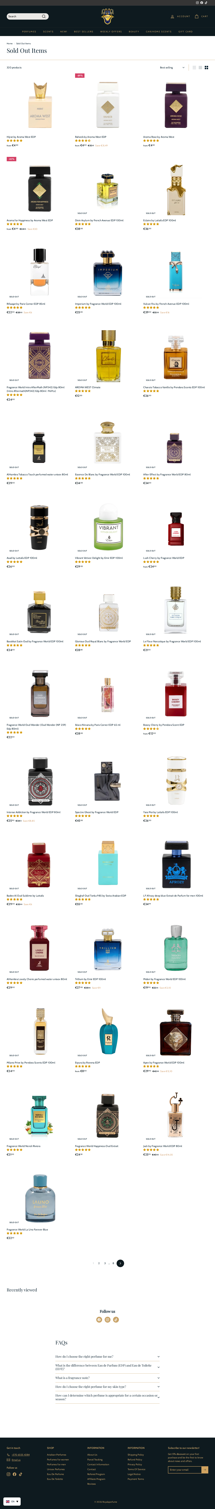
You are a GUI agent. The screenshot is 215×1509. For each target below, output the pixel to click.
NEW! (63, 31)
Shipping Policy (136, 1454)
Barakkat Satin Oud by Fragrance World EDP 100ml (35, 641)
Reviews (91, 1483)
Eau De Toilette (55, 1479)
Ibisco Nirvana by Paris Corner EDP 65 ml (98, 724)
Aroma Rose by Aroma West (158, 136)
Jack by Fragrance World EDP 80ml (162, 1146)
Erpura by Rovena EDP (87, 1062)
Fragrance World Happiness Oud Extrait (96, 1146)
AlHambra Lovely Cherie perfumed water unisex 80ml (37, 979)
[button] (15, 140)
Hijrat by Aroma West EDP (21, 136)
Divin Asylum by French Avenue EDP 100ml (99, 220)
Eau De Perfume (55, 1474)
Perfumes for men (56, 1464)
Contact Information (98, 1464)
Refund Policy (135, 1459)
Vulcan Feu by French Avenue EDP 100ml (166, 303)
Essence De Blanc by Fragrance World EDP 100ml (102, 474)
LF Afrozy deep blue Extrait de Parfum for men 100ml (173, 895)
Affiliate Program (96, 1479)
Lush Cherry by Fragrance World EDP (163, 557)
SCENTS (48, 31)
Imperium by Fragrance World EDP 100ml (98, 303)
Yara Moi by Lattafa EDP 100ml (160, 812)
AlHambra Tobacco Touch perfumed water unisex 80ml (37, 474)
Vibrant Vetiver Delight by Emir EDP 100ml (99, 557)
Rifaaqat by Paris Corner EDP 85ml (26, 303)
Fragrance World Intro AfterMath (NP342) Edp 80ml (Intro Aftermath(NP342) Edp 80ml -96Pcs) (35, 389)
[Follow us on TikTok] (116, 1320)
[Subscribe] (205, 1469)
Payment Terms (136, 1479)
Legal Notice (134, 1474)
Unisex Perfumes (56, 1469)
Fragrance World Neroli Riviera (23, 1146)
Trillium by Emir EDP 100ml (90, 979)
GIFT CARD (186, 31)
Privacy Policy (135, 1464)
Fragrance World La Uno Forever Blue (27, 1229)
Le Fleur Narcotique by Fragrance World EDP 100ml (172, 641)
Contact (91, 1469)
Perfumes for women (58, 1459)
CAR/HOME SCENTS (159, 31)
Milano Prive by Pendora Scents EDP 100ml (31, 1062)
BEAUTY (134, 31)
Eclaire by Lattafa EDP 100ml (159, 220)
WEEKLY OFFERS (111, 31)
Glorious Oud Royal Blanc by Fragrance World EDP (103, 641)
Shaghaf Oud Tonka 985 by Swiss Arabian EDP (100, 895)
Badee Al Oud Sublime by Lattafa (25, 895)
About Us (92, 1454)
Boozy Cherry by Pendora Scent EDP (163, 724)
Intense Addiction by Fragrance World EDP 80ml (33, 812)
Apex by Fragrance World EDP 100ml (163, 1062)
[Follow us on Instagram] (108, 1320)
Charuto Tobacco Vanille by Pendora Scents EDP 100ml (174, 387)
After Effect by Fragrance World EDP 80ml (167, 474)
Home (10, 43)
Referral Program (96, 1474)
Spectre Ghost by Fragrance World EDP (97, 812)
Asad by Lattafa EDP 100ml (22, 557)
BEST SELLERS (84, 31)
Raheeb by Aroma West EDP (90, 136)
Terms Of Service (136, 1469)
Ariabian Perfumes (56, 1454)
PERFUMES (29, 31)
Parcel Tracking (95, 1459)
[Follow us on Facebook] (99, 1320)
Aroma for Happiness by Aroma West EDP (30, 220)
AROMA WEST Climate (88, 387)
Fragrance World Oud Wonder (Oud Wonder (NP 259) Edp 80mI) (36, 726)
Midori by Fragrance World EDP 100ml (164, 979)
